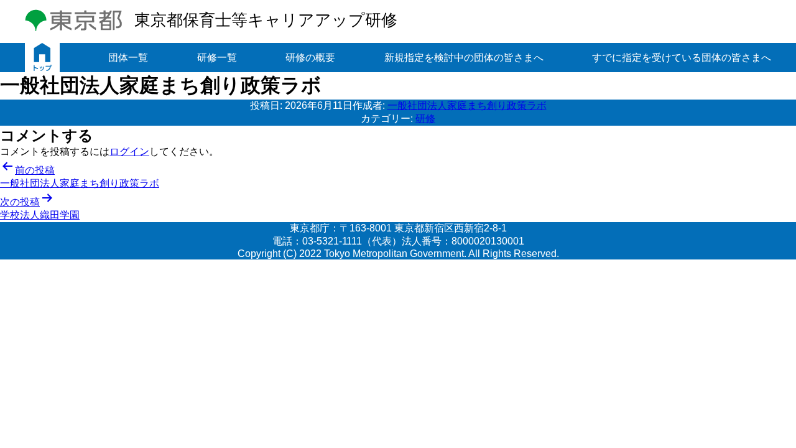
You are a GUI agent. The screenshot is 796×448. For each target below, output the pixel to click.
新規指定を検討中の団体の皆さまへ (464, 57)
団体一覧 (128, 57)
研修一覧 (217, 57)
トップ (42, 57)
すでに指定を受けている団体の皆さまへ (681, 57)
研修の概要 (310, 57)
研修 (425, 118)
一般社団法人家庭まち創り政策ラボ (467, 105)
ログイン (129, 151)
